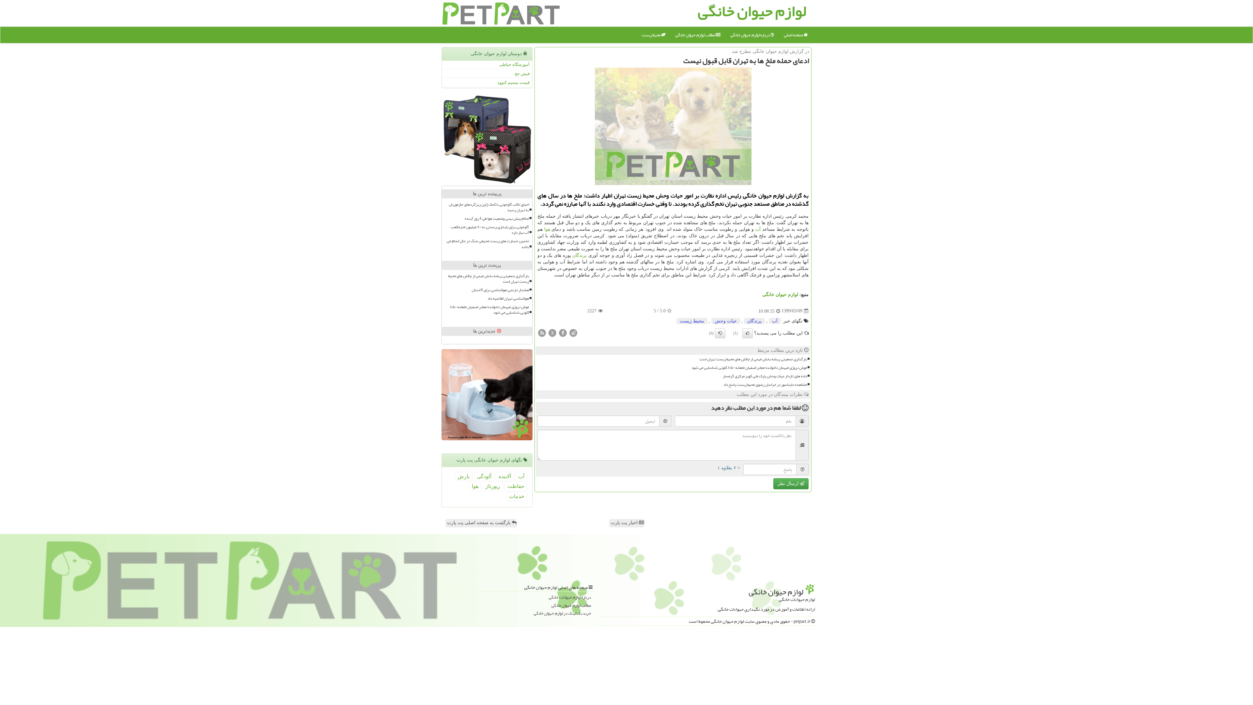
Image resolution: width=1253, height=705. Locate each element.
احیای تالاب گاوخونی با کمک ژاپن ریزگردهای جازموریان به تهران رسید (489, 207)
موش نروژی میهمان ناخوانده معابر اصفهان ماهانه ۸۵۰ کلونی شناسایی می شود (749, 367)
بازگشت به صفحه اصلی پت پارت (479, 522)
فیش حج (522, 73)
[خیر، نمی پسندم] (720, 333)
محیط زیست (651, 35)
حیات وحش (726, 321)
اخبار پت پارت (625, 522)
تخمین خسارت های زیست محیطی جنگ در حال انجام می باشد (487, 243)
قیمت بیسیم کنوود (513, 82)
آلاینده (505, 476)
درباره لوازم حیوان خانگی (750, 35)
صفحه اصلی (794, 35)
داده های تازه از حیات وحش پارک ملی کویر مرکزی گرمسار (765, 376)
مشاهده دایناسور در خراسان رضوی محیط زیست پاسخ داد (765, 384)
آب (758, 229)
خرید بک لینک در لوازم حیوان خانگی (562, 613)
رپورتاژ (493, 486)
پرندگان (579, 255)
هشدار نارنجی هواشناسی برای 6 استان (500, 290)
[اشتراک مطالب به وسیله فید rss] (542, 332)
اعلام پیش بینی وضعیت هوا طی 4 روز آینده (497, 218)
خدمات (516, 496)
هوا (547, 229)
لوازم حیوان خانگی (780, 294)
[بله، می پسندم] (747, 333)
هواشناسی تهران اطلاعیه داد (508, 298)
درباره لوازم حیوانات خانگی (570, 597)
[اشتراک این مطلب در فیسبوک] (562, 332)
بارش (463, 476)
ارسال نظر (789, 483)
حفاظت (515, 486)
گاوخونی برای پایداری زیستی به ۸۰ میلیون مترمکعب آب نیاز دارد (490, 229)
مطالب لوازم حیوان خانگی (695, 35)
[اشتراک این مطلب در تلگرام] (573, 332)
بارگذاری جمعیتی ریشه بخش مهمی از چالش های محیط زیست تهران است (753, 359)
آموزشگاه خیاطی (514, 64)
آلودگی (484, 476)
